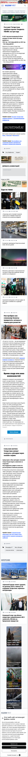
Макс (3, 135)
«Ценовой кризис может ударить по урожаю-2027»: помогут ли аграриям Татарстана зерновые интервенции (13, 587)
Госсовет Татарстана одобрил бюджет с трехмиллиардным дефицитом (13, 118)
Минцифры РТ (9, 547)
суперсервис (19, 550)
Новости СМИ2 (5, 179)
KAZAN (10, 5)
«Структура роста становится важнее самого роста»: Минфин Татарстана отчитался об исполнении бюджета (12, 215)
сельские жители (10, 550)
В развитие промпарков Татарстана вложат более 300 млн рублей (13, 244)
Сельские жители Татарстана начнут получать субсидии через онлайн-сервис (14, 452)
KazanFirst (7, 148)
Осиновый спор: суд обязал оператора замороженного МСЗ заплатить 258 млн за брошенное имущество (13, 618)
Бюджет (18, 152)
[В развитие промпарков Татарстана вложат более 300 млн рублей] (14, 229)
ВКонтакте (16, 135)
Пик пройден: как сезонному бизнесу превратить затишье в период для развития (12, 142)
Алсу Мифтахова (10, 152)
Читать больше (14, 432)
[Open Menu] (2, 5)
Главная (4, 11)
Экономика (11, 11)
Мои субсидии (18, 547)
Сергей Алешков (9, 438)
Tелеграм (9, 135)
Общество (13, 240)
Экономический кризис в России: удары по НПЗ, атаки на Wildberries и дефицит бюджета (13, 301)
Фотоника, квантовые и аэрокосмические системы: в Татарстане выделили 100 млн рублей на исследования (13, 272)
